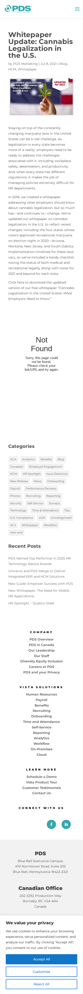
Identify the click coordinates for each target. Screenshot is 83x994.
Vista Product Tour (41, 782)
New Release (19, 481)
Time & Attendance (45, 510)
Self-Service (35, 503)
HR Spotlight (32, 473)
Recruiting (33, 496)
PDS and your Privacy (41, 672)
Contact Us (41, 793)
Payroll (15, 488)
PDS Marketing (25, 64)
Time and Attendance (41, 722)
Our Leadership (41, 650)
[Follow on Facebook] (51, 824)
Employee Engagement (45, 466)
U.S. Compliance (21, 517)
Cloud (42, 755)
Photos (15, 496)
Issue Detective (57, 473)
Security (15, 503)
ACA (13, 459)
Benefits (46, 459)
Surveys (54, 503)
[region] (41, 954)
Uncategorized (61, 517)
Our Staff (41, 656)
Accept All (41, 959)
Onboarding (55, 481)
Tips (67, 510)
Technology (18, 510)
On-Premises (41, 749)
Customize (41, 972)
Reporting (53, 496)
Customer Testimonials (41, 788)
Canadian (16, 466)
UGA (42, 517)
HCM (12, 69)
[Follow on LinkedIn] (66, 824)
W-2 (13, 525)
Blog (63, 64)
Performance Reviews (41, 488)
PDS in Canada (41, 645)
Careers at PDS (41, 667)
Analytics (28, 459)
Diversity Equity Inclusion (41, 661)
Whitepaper (27, 69)
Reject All (41, 984)
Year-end (16, 532)
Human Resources (41, 694)
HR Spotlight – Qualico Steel (31, 603)
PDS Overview (41, 639)
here (20, 282)
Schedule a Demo (42, 777)
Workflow (50, 525)
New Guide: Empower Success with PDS (40, 584)
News (38, 481)
